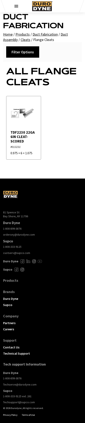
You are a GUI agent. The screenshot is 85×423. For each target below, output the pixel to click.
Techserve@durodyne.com (20, 384)
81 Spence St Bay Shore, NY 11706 (15, 214)
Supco (7, 305)
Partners (9, 323)
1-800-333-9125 (12, 247)
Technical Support (16, 353)
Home (8, 34)
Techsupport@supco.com (19, 402)
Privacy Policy (10, 414)
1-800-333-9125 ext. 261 (17, 396)
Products (22, 34)
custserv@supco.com (16, 253)
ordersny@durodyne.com (19, 234)
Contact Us (11, 347)
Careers (8, 329)
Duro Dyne (10, 299)
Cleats (25, 39)
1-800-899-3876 (12, 228)
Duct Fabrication (45, 34)
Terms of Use (28, 414)
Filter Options (23, 52)
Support (10, 340)
